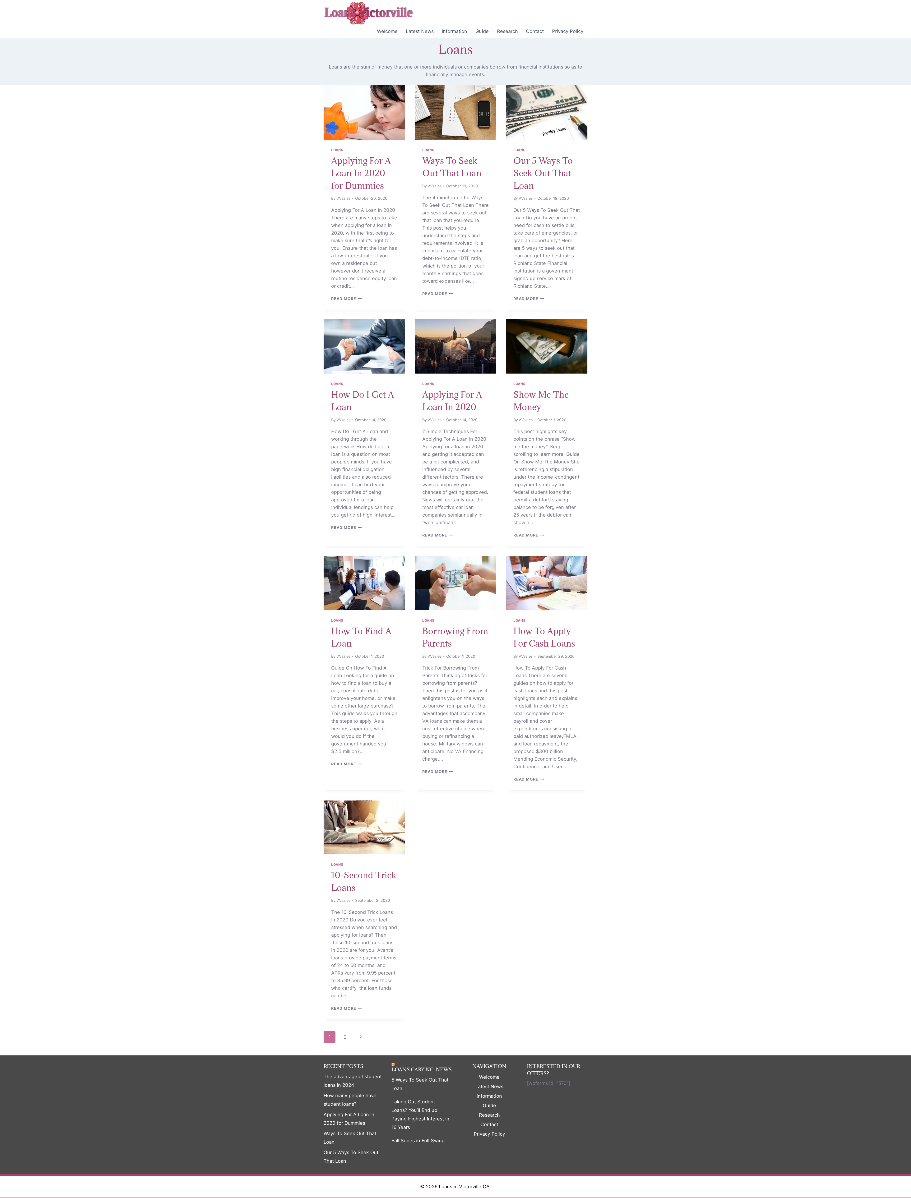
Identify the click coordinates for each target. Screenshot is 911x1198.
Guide (482, 31)
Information (454, 31)
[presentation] (364, 112)
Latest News (420, 31)
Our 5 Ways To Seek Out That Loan (543, 173)
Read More (346, 298)
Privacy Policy (567, 31)
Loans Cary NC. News (421, 1069)
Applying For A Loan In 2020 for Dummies (361, 173)
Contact (535, 31)
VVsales (343, 198)
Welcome (387, 31)
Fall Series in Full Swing (418, 1140)
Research (507, 31)
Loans (337, 150)
